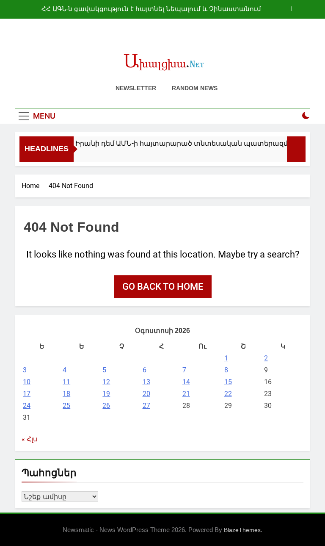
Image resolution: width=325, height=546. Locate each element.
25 (66, 406)
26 (106, 406)
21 (186, 394)
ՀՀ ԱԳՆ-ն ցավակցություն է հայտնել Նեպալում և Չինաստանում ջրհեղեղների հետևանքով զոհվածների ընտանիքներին (151, 9)
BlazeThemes (242, 530)
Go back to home (162, 286)
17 (26, 394)
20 (146, 394)
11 (66, 382)
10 (26, 382)
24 (26, 406)
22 (228, 394)
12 (106, 382)
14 (186, 382)
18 (66, 394)
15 (228, 382)
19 (106, 394)
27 (146, 406)
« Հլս (29, 439)
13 (146, 382)
